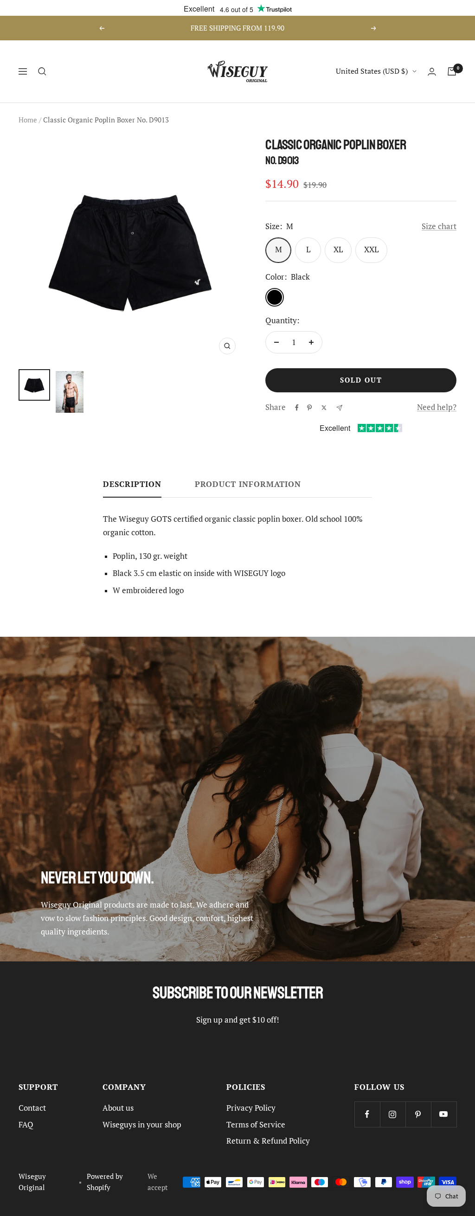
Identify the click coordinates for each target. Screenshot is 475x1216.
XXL (371, 249)
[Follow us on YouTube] (443, 1114)
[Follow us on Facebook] (367, 1114)
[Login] (432, 72)
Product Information (248, 484)
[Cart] (451, 71)
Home (28, 119)
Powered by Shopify (105, 1181)
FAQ (26, 1125)
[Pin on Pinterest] (309, 407)
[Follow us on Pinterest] (418, 1114)
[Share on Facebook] (297, 407)
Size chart (439, 226)
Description (132, 484)
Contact (32, 1108)
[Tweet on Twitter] (324, 407)
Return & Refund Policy (268, 1141)
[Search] (42, 71)
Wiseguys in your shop (142, 1125)
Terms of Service (255, 1125)
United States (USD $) (372, 71)
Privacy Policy (251, 1108)
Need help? (436, 407)
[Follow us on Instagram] (392, 1114)
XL (338, 249)
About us (118, 1108)
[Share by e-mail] (339, 408)
